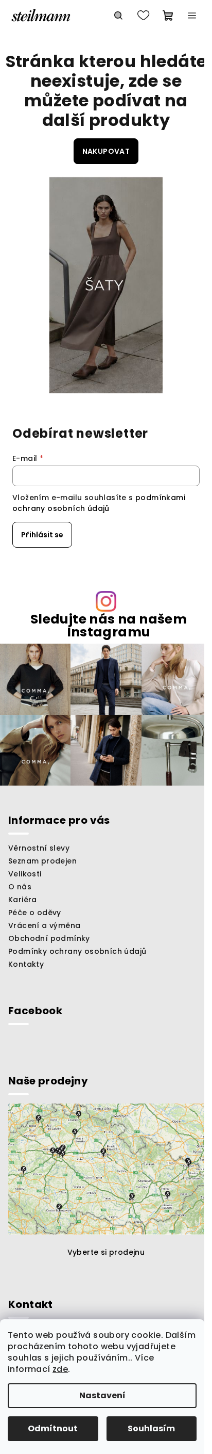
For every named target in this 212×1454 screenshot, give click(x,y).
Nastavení (102, 1395)
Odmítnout (53, 1428)
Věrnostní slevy (38, 848)
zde (60, 1369)
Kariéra (22, 899)
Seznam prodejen (42, 861)
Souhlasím (151, 1428)
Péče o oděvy (34, 912)
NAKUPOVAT (106, 151)
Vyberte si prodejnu (106, 1252)
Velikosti (25, 874)
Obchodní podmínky (49, 938)
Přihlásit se (42, 535)
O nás (19, 887)
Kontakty (26, 964)
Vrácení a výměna (44, 925)
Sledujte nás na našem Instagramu (108, 625)
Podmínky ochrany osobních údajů (77, 951)
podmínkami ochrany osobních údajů (98, 502)
